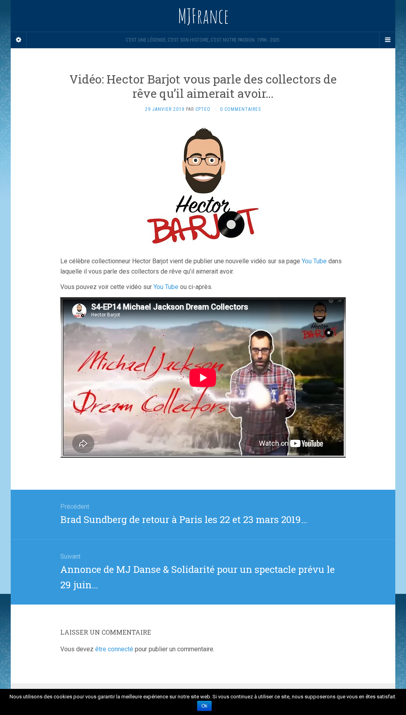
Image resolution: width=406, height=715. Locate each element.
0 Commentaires (240, 109)
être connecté (114, 649)
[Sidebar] (19, 40)
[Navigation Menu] (387, 40)
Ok (204, 706)
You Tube (314, 261)
